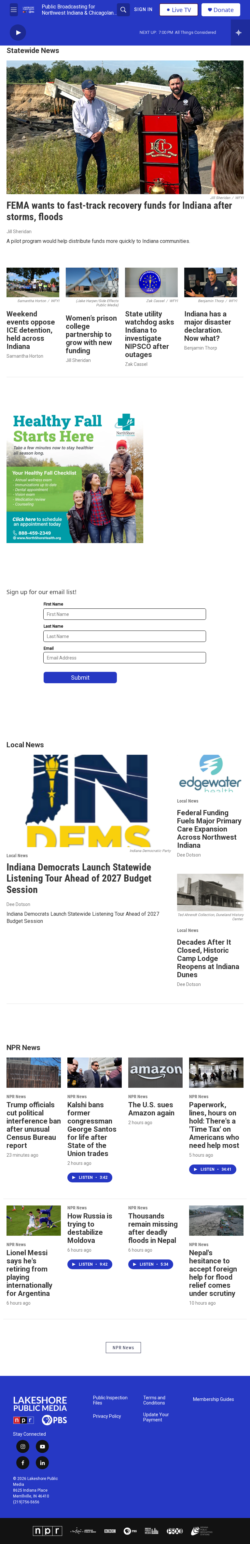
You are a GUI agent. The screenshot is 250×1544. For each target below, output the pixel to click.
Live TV (181, 10)
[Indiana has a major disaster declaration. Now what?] (210, 282)
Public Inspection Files (110, 1400)
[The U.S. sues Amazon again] (155, 1073)
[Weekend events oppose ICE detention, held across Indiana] (33, 282)
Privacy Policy (107, 1416)
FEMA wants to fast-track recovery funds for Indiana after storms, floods (119, 211)
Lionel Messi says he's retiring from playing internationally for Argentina (29, 1273)
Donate (224, 10)
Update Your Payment (156, 1417)
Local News (17, 855)
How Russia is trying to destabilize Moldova (89, 1228)
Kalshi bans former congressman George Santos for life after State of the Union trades (92, 1129)
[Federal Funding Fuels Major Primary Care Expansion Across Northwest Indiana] (210, 773)
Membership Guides (213, 1399)
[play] (18, 32)
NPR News (16, 1096)
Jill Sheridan (19, 231)
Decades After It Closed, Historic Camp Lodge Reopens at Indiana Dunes (208, 958)
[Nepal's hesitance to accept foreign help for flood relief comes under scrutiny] (216, 1220)
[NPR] (47, 1531)
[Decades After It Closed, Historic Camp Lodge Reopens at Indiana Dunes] (210, 892)
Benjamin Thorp (200, 348)
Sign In (143, 9)
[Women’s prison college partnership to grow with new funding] (92, 282)
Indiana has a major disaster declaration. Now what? (207, 326)
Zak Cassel (136, 364)
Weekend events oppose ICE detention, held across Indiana (31, 330)
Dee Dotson (18, 904)
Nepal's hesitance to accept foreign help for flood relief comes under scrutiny (213, 1273)
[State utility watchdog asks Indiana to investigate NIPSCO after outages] (151, 282)
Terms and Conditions (154, 1400)
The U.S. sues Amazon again (151, 1109)
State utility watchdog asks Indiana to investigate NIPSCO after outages (149, 334)
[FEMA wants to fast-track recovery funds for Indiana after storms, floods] (125, 127)
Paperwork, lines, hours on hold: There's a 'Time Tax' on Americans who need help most (214, 1125)
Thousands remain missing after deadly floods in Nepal (153, 1228)
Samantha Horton (25, 356)
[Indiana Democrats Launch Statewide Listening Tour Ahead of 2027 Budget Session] (89, 801)
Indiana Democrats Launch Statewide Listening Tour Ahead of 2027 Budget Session (79, 878)
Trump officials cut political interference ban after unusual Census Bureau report (34, 1125)
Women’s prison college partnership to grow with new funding (91, 334)
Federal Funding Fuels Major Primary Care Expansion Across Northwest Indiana (209, 829)
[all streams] (240, 33)
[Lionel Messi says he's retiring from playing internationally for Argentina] (34, 1220)
